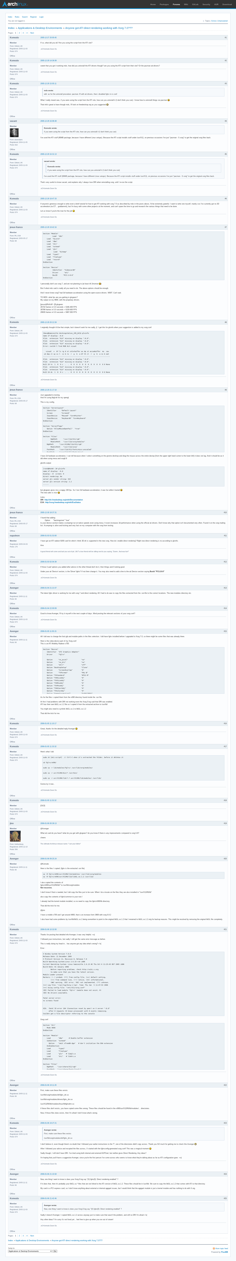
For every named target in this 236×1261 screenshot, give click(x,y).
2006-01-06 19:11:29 (48, 1085)
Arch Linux (15, 4)
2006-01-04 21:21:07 (48, 588)
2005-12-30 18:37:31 (48, 512)
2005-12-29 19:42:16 (48, 227)
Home (153, 4)
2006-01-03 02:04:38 (48, 562)
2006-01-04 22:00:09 (48, 608)
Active (213, 21)
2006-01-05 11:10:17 (48, 723)
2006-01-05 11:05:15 (48, 631)
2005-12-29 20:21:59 (48, 322)
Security (206, 4)
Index (10, 17)
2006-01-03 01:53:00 (48, 536)
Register (33, 17)
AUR (216, 4)
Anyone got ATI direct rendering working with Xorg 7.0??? (99, 28)
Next (32, 33)
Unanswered (223, 21)
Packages (164, 4)
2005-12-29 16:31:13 (48, 154)
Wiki (186, 4)
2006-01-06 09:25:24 (48, 859)
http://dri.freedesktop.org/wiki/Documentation (64, 500)
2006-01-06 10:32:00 (48, 929)
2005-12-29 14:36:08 (48, 61)
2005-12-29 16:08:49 (48, 121)
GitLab (195, 4)
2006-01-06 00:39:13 (48, 823)
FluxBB (224, 1252)
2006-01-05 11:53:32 (48, 800)
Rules (17, 17)
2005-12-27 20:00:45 (48, 38)
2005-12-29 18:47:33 (48, 199)
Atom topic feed (221, 1248)
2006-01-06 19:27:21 (48, 1123)
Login (41, 17)
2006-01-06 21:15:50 (48, 1174)
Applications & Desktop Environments (40, 28)
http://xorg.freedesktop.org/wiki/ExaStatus (63, 502)
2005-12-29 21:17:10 (48, 390)
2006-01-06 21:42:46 (48, 1198)
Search (25, 17)
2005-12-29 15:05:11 (48, 84)
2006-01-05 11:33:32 (48, 746)
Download (227, 4)
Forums (176, 4)
